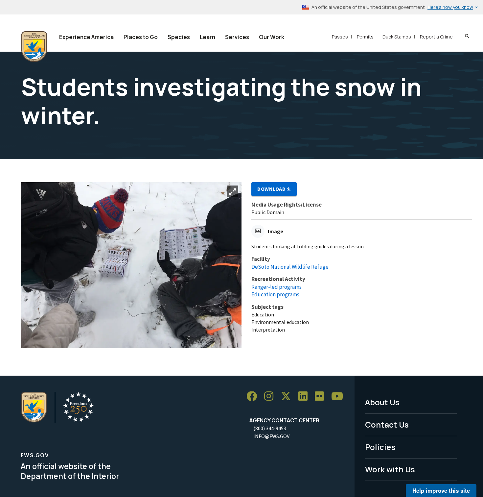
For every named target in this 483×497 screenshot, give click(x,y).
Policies (380, 446)
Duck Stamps (396, 37)
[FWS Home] (34, 46)
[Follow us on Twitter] (288, 396)
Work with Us (390, 469)
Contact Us (387, 424)
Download (272, 189)
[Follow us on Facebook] (254, 396)
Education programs (275, 294)
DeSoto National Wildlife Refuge (290, 266)
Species (179, 37)
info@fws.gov (271, 436)
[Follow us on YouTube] (339, 396)
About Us (382, 402)
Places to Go (141, 37)
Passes (340, 37)
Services (237, 37)
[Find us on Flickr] (322, 396)
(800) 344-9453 (269, 428)
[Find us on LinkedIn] (305, 396)
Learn (207, 37)
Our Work (271, 37)
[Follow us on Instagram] (271, 396)
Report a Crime (436, 37)
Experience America (86, 37)
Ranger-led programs (276, 286)
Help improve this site (441, 490)
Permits (365, 37)
